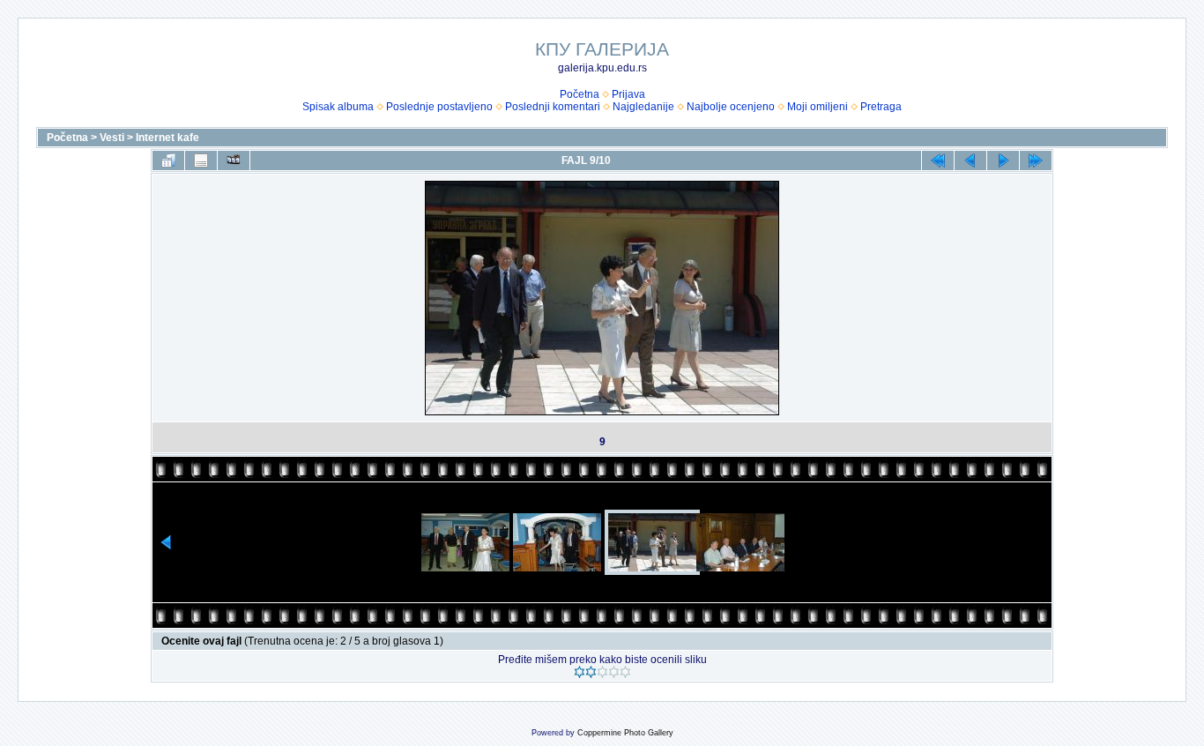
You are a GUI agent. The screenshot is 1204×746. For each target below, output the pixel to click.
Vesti (112, 137)
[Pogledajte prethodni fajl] (970, 160)
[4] (614, 672)
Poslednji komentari (552, 107)
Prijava (628, 94)
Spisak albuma (338, 107)
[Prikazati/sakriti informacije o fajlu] (201, 160)
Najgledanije (643, 107)
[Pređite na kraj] (1036, 160)
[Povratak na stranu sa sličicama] (168, 160)
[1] (579, 672)
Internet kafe (167, 137)
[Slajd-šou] (233, 160)
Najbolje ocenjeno (731, 107)
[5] (625, 672)
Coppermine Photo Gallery (625, 732)
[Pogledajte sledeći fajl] (1003, 160)
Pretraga (881, 107)
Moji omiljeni (817, 107)
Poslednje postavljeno (439, 107)
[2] (591, 672)
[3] (602, 672)
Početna (579, 94)
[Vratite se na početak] (938, 160)
